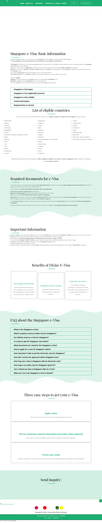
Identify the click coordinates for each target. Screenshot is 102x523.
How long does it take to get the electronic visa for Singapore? (39, 353)
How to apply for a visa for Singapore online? (32, 349)
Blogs (58, 3)
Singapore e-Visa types (23, 89)
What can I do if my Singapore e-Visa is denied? (33, 373)
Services (39, 3)
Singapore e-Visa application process (29, 93)
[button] (51, 89)
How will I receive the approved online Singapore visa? (36, 357)
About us (29, 3)
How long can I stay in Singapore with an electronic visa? (37, 361)
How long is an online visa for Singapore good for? (35, 365)
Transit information (21, 101)
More (64, 3)
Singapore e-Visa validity (24, 97)
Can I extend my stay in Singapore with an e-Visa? (34, 369)
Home (22, 3)
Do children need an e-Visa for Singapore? (31, 337)
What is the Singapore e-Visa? (26, 329)
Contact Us (49, 3)
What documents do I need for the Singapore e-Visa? (35, 345)
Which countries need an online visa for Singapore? (35, 333)
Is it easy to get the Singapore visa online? (31, 341)
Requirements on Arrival (24, 105)
